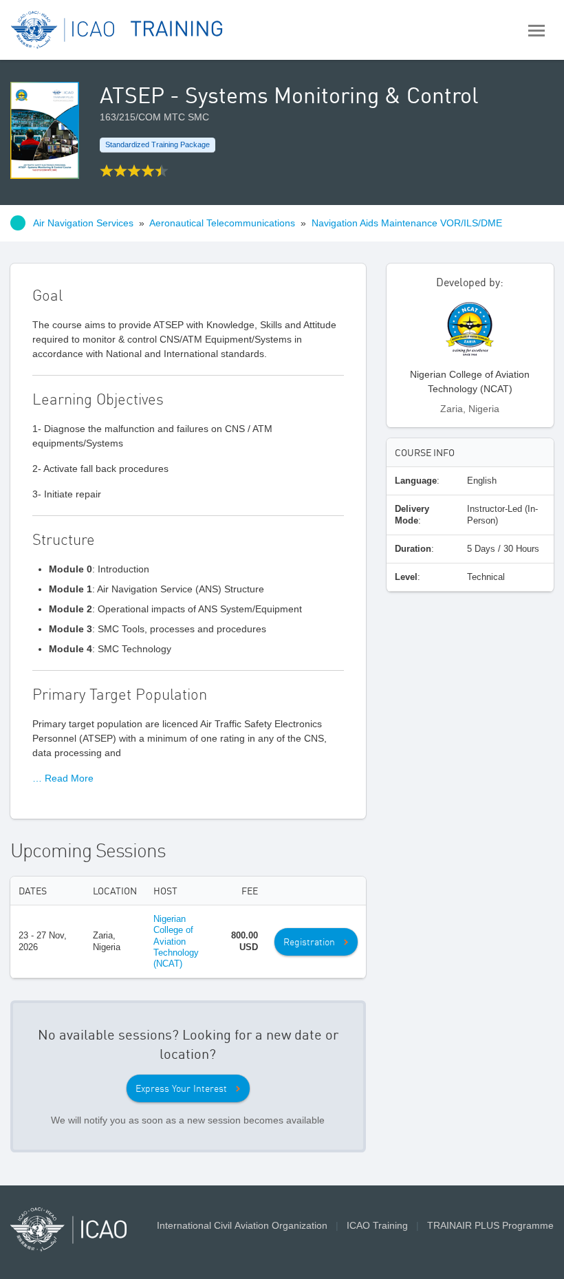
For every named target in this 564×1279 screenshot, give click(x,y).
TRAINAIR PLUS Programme (490, 1225)
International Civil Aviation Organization (242, 1225)
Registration (309, 942)
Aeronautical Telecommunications (222, 222)
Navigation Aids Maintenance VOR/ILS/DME (407, 222)
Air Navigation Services (83, 222)
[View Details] (469, 333)
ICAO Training (377, 1225)
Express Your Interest (181, 1088)
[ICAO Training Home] (117, 30)
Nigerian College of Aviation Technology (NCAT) (176, 941)
